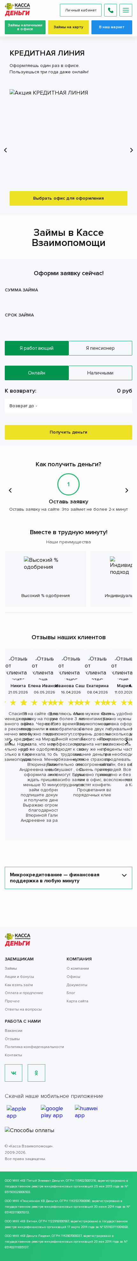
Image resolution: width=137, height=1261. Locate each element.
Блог (71, 993)
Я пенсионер (100, 348)
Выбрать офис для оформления (68, 198)
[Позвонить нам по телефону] (110, 10)
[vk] (13, 1073)
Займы (11, 968)
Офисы (73, 976)
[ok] (36, 1073)
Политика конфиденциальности (34, 1047)
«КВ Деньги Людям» (35, 1236)
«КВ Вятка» (28, 1221)
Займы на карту (68, 27)
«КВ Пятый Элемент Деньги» (42, 1181)
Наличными (100, 373)
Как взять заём (19, 985)
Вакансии (13, 1030)
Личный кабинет (81, 10)
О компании (78, 968)
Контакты (13, 1055)
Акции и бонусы (19, 976)
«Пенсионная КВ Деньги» (39, 1201)
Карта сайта (77, 1001)
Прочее (12, 1001)
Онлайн (36, 373)
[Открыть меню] (125, 10)
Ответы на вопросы (23, 1009)
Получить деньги (68, 432)
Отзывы (12, 1039)
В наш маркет (112, 27)
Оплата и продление (24, 993)
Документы (77, 985)
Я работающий (37, 348)
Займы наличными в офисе (25, 27)
